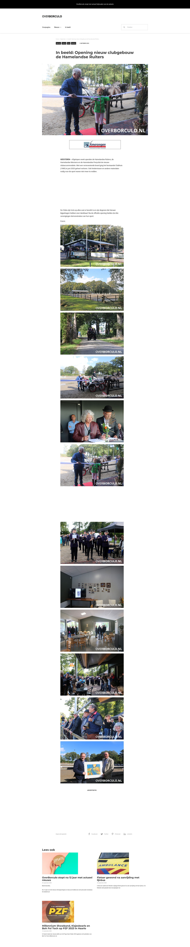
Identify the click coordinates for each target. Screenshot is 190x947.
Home (57, 39)
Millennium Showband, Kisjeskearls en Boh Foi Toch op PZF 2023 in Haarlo (66, 927)
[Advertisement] (92, 191)
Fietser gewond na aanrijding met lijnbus (118, 879)
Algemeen (63, 39)
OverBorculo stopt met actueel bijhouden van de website (95, 4)
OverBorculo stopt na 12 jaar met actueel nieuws (67, 879)
